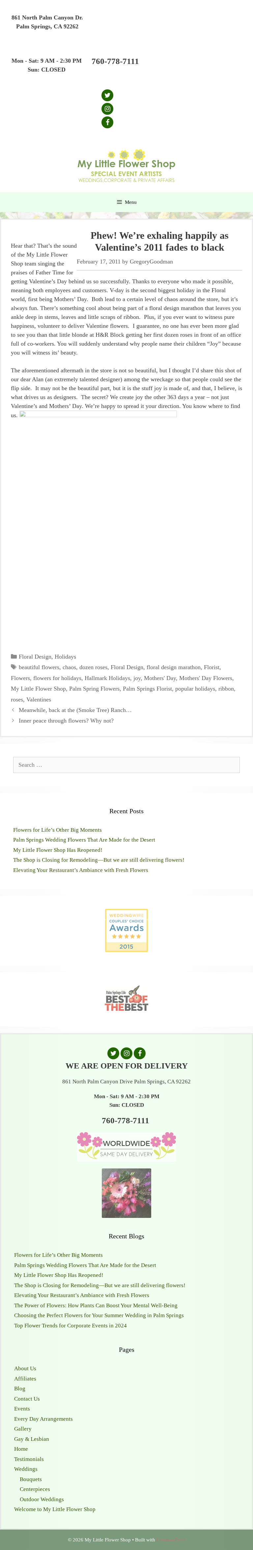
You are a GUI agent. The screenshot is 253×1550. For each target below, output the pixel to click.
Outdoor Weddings (42, 1499)
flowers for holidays (57, 678)
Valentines (38, 699)
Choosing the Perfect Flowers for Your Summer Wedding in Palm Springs (99, 1315)
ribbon (226, 688)
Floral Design (35, 656)
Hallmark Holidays (107, 678)
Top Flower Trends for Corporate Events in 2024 (70, 1325)
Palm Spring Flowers (94, 688)
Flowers (20, 678)
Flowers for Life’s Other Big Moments (57, 830)
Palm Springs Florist (147, 688)
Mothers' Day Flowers (205, 678)
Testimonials (29, 1459)
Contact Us (27, 1399)
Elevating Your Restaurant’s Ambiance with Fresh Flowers (80, 870)
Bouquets (31, 1479)
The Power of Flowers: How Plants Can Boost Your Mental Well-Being (96, 1305)
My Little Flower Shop (38, 688)
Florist (211, 667)
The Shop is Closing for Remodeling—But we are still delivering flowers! (98, 860)
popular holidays (195, 688)
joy (137, 678)
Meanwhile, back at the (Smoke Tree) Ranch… (75, 710)
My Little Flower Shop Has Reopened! (57, 850)
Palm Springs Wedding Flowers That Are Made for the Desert (84, 840)
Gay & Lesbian (31, 1439)
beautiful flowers (39, 667)
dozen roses (93, 667)
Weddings (26, 1469)
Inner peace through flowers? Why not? (66, 720)
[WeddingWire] (126, 914)
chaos (69, 667)
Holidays (65, 656)
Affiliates (25, 1379)
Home (21, 1449)
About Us (25, 1368)
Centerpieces (35, 1489)
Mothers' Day (160, 678)
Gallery (23, 1429)
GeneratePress (170, 1539)
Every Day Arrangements (43, 1419)
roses (17, 699)
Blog (19, 1388)
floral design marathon (174, 667)
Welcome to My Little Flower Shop (55, 1509)
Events (22, 1409)
